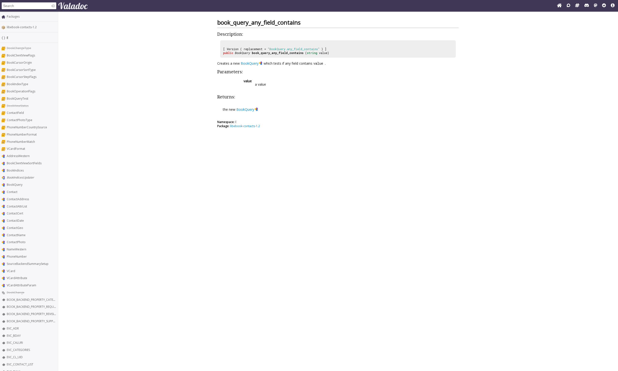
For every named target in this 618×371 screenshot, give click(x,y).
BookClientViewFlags (21, 55)
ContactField (15, 113)
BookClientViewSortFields (24, 163)
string (312, 53)
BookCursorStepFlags (21, 77)
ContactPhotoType (19, 120)
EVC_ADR (13, 328)
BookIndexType (17, 84)
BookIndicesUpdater (20, 177)
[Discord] (586, 5)
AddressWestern (18, 156)
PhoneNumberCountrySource (27, 127)
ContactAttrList (17, 206)
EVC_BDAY (14, 336)
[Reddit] (604, 5)
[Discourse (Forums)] (568, 5)
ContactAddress (18, 199)
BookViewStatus (17, 106)
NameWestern (16, 249)
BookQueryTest (17, 98)
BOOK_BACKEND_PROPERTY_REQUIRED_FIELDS (38, 307)
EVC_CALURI (15, 343)
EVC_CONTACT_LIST (20, 364)
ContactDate (15, 221)
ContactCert (15, 213)
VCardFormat (16, 149)
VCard (11, 271)
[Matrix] (577, 5)
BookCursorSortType (21, 70)
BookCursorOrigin (19, 63)
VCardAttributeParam (21, 285)
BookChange (15, 292)
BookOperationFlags (21, 91)
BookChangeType (19, 48)
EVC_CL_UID (15, 357)
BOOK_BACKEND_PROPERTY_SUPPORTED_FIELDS (39, 321)
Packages (13, 16)
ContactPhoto (16, 242)
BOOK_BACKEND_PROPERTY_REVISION (32, 314)
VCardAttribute (17, 278)
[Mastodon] (595, 5)
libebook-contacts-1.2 (22, 27)
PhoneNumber (17, 256)
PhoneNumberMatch (21, 142)
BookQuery (14, 185)
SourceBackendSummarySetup (28, 264)
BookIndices (15, 170)
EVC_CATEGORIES (18, 350)
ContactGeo (15, 228)
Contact (12, 192)
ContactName (16, 235)
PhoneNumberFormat (22, 134)
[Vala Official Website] (559, 5)
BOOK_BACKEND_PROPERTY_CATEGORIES (35, 300)
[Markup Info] (613, 5)
